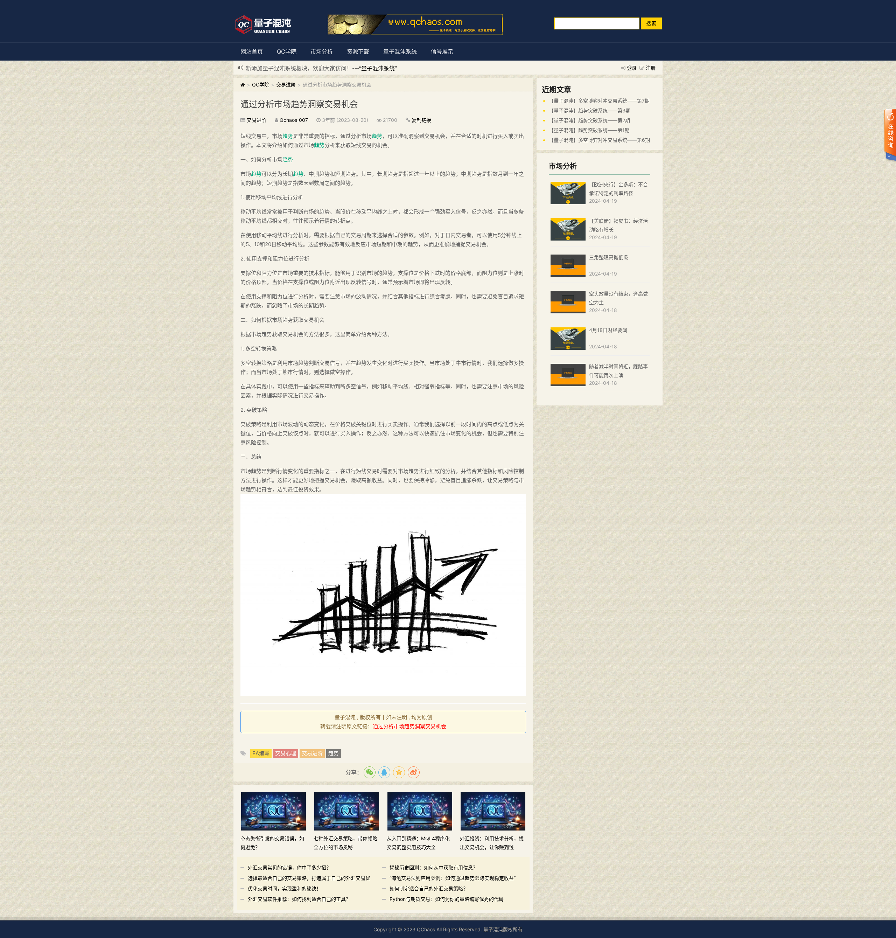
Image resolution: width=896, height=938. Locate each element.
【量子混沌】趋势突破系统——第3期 (589, 110)
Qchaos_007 (294, 120)
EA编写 (261, 753)
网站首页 (251, 51)
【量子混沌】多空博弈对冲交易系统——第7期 (599, 101)
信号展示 (442, 51)
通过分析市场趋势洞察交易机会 (299, 104)
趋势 (287, 136)
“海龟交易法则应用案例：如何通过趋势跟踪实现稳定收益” (453, 878)
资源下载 (358, 51)
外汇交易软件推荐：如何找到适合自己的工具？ (299, 899)
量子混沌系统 (400, 51)
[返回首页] (242, 85)
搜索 (651, 23)
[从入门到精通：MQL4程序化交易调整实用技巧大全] (419, 811)
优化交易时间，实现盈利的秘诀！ (284, 888)
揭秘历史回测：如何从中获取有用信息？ (434, 867)
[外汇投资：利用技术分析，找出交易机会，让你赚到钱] (493, 811)
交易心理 (285, 753)
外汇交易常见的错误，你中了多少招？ (289, 867)
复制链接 (421, 120)
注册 (651, 68)
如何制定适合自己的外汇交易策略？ (429, 888)
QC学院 (286, 51)
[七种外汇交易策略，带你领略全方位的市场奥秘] (346, 811)
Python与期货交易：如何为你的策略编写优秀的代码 (447, 899)
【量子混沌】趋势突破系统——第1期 (589, 130)
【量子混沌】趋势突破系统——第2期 (589, 120)
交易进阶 (286, 85)
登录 (632, 68)
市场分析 (321, 51)
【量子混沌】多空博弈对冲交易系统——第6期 (599, 140)
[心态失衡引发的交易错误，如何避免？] (273, 811)
